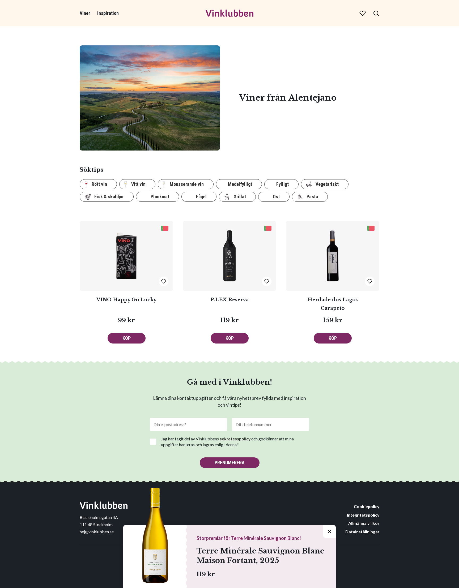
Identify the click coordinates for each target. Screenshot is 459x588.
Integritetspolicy (363, 514)
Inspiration (108, 13)
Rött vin (99, 184)
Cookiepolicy (366, 506)
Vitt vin (138, 184)
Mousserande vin (187, 184)
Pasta (312, 196)
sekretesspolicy (235, 438)
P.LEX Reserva (229, 300)
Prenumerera (230, 462)
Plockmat (160, 196)
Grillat (239, 196)
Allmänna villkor (363, 523)
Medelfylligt (240, 184)
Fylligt (282, 184)
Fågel (201, 196)
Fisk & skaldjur (109, 196)
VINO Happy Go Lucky (126, 300)
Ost (276, 196)
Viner (85, 13)
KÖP (126, 338)
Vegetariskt (327, 184)
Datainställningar (362, 531)
